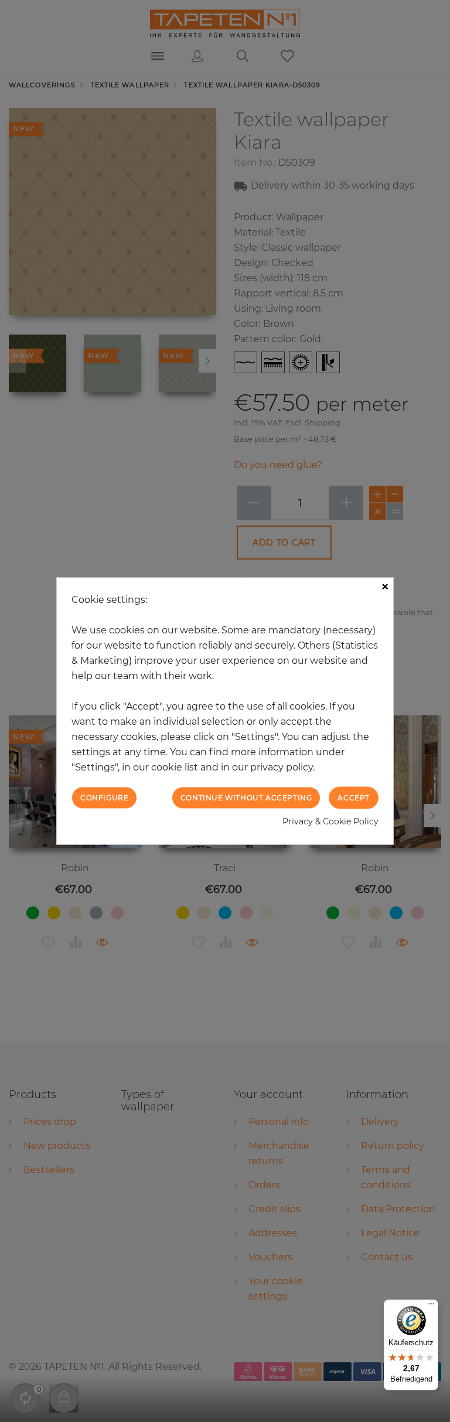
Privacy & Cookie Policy (330, 821)
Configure (104, 797)
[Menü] (431, 1307)
